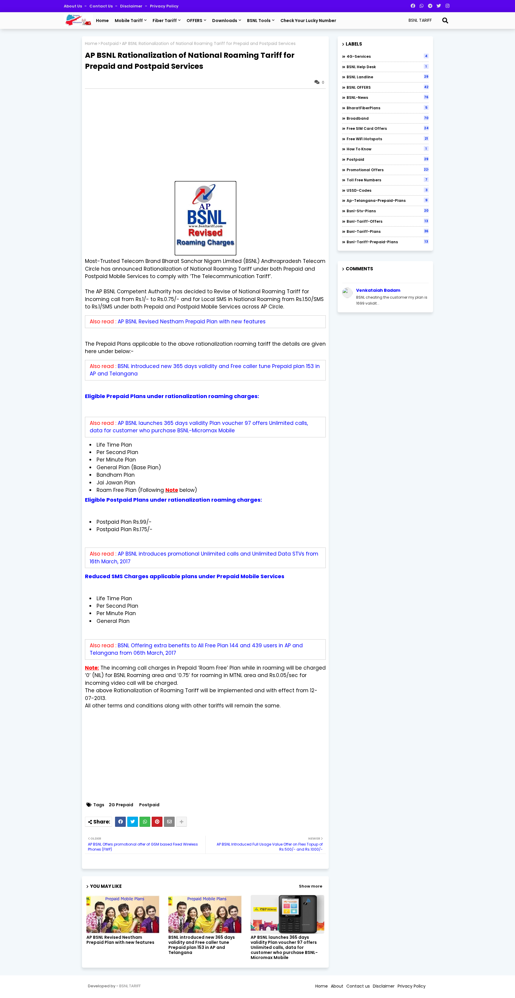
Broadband (388, 118)
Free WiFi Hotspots (387, 138)
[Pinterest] (157, 822)
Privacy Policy (164, 6)
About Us (73, 6)
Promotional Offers (388, 169)
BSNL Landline (387, 76)
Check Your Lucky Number (308, 21)
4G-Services (387, 56)
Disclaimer (131, 6)
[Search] (445, 20)
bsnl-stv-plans (388, 210)
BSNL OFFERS (388, 87)
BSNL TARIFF (130, 986)
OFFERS (194, 21)
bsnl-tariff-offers (387, 221)
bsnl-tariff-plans (387, 231)
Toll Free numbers (387, 180)
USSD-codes (387, 190)
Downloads (224, 21)
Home (102, 21)
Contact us (101, 6)
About (337, 986)
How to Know (387, 149)
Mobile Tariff (129, 21)
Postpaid (110, 43)
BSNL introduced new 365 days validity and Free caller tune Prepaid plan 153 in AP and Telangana (201, 945)
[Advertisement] (208, 135)
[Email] (169, 822)
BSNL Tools (259, 21)
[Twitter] (132, 822)
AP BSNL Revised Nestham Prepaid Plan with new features (192, 321)
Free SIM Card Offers (388, 128)
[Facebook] (120, 822)
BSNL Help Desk (387, 66)
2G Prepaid (121, 805)
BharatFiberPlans (387, 107)
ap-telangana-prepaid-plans (387, 200)
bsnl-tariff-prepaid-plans (387, 241)
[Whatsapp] (144, 822)
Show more (310, 886)
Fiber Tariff (165, 21)
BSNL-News (387, 97)
